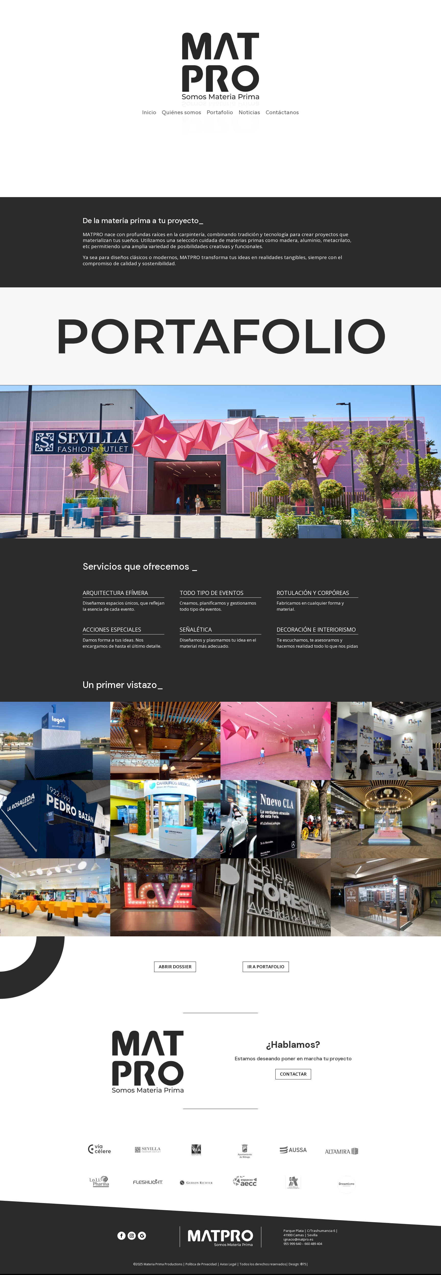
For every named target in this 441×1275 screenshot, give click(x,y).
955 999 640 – (294, 1243)
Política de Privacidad (201, 1264)
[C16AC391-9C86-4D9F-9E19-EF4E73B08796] (165, 935)
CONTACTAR (293, 1074)
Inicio (149, 113)
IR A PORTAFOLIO (265, 967)
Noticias (249, 113)
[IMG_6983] (165, 778)
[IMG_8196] (55, 778)
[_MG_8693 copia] (275, 857)
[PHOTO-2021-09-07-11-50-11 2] (55, 935)
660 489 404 (313, 1243)
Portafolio (220, 113)
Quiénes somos (181, 113)
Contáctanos (282, 113)
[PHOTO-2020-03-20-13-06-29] (275, 935)
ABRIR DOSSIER (175, 967)
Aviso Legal (228, 1264)
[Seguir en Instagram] (132, 1236)
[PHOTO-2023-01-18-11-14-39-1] (386, 935)
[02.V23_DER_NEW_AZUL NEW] (55, 857)
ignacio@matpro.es (298, 1239)
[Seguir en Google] (142, 1236)
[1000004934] (165, 857)
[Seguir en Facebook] (121, 1236)
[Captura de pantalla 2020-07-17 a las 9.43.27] (386, 778)
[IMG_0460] (386, 857)
